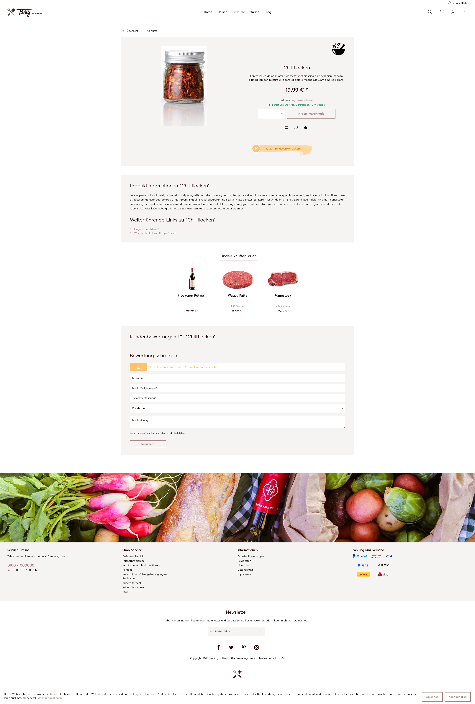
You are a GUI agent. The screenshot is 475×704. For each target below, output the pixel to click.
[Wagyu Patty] (237, 279)
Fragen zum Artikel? (146, 229)
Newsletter (244, 561)
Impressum (244, 574)
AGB (125, 592)
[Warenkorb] (465, 12)
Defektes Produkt (133, 556)
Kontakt (127, 570)
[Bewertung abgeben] (306, 127)
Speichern (148, 444)
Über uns (243, 565)
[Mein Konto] (454, 12)
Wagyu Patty (237, 296)
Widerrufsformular (133, 587)
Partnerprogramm (133, 561)
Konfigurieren (458, 697)
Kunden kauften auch (238, 256)
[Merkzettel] (442, 12)
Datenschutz (245, 570)
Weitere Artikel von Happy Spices (154, 233)
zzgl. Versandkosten (302, 100)
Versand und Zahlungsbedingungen (144, 574)
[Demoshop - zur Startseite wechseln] (24, 13)
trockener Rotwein (192, 296)
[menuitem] (208, 12)
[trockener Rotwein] (192, 279)
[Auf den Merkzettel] (296, 127)
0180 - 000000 (20, 565)
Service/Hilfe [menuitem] (460, 3)
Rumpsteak (282, 296)
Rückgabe (128, 578)
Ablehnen (432, 697)
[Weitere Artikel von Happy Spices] (338, 48)
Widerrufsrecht (131, 583)
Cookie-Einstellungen (251, 556)
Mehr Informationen (49, 698)
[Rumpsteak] (283, 279)
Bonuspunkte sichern (287, 149)
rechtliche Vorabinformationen (141, 565)
